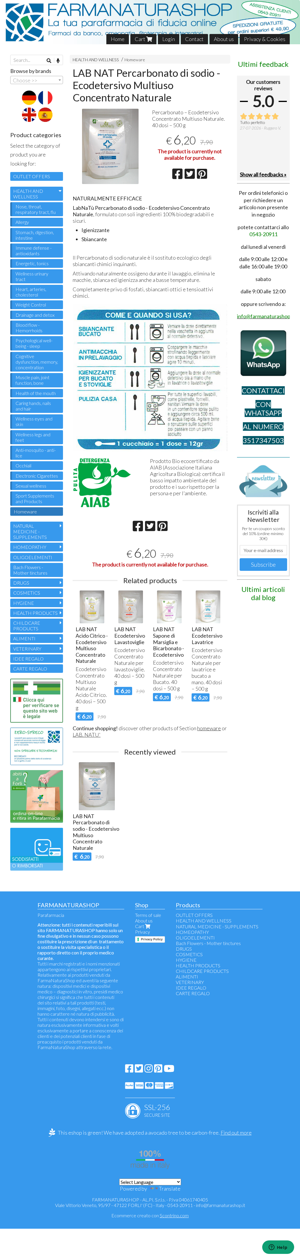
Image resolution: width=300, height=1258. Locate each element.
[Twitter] (139, 1070)
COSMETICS (26, 592)
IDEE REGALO (28, 658)
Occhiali (23, 465)
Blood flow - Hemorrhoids (29, 327)
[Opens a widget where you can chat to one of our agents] (278, 1247)
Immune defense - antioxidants (34, 250)
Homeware (135, 59)
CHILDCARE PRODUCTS (26, 625)
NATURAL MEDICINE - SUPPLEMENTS (30, 531)
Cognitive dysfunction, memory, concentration (37, 361)
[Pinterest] (158, 1070)
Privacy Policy (152, 939)
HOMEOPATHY (29, 547)
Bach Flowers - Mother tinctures (30, 570)
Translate (169, 1188)
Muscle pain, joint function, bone (33, 380)
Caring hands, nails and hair (33, 405)
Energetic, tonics (32, 263)
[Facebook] (129, 1070)
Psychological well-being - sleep (34, 343)
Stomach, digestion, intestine (35, 235)
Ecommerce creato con (150, 1215)
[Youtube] (169, 1070)
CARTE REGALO (30, 668)
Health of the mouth (36, 393)
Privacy (142, 931)
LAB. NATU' (86, 734)
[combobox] (36, 80)
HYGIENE (23, 603)
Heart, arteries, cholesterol (31, 291)
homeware (209, 728)
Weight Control (31, 304)
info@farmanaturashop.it (220, 1205)
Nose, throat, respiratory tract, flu (36, 209)
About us (224, 39)
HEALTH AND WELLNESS (96, 59)
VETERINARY (27, 648)
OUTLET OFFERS (31, 176)
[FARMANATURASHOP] (150, 22)
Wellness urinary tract (32, 276)
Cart (140, 39)
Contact (194, 39)
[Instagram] (148, 1070)
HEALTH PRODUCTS (35, 613)
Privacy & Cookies (264, 39)
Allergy (22, 222)
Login (168, 39)
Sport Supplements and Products (35, 498)
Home (118, 39)
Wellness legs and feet (33, 437)
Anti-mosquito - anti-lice (36, 452)
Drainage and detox (35, 315)
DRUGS (21, 582)
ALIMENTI (24, 638)
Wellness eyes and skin (34, 421)
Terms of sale (148, 915)
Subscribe (263, 564)
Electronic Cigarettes (37, 476)
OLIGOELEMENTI (32, 557)
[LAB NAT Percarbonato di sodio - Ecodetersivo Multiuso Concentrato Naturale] (110, 146)
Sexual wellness (31, 485)
